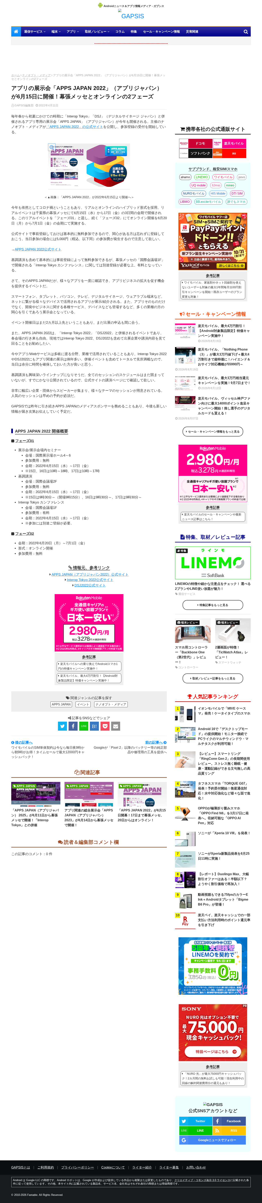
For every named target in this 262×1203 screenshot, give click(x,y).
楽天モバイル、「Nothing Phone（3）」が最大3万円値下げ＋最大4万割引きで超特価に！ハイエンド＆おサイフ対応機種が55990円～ (224, 357)
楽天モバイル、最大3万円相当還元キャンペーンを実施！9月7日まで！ (224, 380)
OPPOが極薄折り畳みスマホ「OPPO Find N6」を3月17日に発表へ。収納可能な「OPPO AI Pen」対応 (223, 816)
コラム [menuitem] (120, 31)
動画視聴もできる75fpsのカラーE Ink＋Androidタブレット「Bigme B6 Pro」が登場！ (223, 899)
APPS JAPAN (61, 704)
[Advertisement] (89, 60)
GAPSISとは (20, 1167)
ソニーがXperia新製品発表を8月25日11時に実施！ (224, 856)
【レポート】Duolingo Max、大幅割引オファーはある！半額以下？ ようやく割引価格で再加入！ (223, 879)
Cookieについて (113, 1167)
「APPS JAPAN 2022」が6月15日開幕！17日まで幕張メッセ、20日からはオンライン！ (142, 815)
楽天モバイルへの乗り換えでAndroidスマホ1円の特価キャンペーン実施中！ (88, 666)
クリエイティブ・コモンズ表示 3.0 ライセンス (202, 1180)
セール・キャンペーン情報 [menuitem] (161, 31)
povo (241, 177)
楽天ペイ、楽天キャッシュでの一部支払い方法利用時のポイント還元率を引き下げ (224, 920)
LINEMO (202, 177)
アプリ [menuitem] (71, 31)
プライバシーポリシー (77, 1167)
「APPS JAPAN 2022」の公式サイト (74, 127)
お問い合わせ (196, 1167)
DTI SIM (237, 193)
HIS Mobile (218, 193)
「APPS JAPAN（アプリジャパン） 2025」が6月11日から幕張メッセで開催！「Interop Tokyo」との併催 (35, 818)
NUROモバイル (193, 193)
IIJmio (216, 185)
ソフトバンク (200, 153)
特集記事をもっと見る (214, 605)
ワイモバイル (223, 177)
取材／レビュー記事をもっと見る (213, 678)
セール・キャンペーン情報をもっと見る (214, 431)
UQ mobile (198, 185)
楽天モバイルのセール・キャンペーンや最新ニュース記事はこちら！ (211, 517)
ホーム (15, 75)
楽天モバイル (234, 143)
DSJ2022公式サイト (90, 585)
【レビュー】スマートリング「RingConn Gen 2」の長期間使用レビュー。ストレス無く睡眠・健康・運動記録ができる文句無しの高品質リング (224, 763)
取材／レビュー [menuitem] (95, 31)
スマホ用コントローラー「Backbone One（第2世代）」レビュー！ (191, 655)
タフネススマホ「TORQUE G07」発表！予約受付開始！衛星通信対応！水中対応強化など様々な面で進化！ (224, 791)
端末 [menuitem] (55, 31)
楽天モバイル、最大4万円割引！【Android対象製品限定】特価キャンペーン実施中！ (88, 678)
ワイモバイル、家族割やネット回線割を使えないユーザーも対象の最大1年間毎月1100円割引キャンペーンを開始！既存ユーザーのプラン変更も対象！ (212, 289)
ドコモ (200, 143)
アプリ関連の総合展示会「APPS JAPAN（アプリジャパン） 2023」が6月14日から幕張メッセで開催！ (88, 818)
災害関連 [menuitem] (192, 31)
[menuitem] (16, 31)
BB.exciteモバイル (208, 201)
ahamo (185, 177)
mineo (230, 185)
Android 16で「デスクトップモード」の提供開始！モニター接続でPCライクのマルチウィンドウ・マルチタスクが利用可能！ (223, 736)
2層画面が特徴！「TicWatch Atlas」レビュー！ (231, 652)
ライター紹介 (142, 1167)
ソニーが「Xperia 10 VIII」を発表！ (224, 833)
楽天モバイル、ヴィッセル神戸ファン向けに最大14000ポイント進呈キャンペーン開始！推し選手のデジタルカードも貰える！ (224, 406)
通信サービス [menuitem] (33, 31)
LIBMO (185, 201)
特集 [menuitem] (134, 31)
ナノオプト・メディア (36, 75)
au (234, 153)
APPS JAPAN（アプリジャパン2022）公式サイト (90, 574)
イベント (83, 704)
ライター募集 (169, 1167)
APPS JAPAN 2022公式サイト (38, 249)
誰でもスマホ (236, 201)
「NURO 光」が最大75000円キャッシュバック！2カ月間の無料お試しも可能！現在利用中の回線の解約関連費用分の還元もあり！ (213, 1078)
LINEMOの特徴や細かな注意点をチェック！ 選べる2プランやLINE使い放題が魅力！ (213, 586)
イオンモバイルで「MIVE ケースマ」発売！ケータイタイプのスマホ (224, 711)
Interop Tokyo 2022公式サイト (90, 580)
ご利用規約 (45, 1167)
